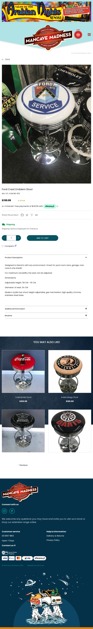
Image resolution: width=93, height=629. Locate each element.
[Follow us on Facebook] (12, 511)
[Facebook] (22, 215)
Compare (9, 246)
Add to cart (43, 238)
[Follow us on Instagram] (4, 511)
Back (7, 59)
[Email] (36, 215)
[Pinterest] (32, 215)
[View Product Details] (23, 371)
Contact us (8, 545)
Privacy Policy (53, 540)
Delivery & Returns (55, 535)
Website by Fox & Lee (35, 565)
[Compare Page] (15, 246)
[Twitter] (27, 215)
